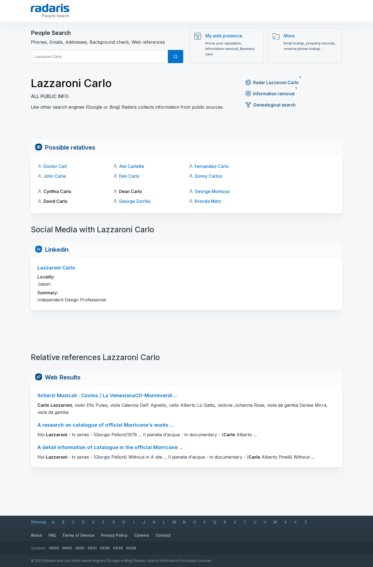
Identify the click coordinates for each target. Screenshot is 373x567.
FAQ (52, 535)
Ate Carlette (131, 166)
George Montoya (212, 191)
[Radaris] (50, 8)
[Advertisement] (186, 127)
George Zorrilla (134, 201)
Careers (141, 535)
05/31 (92, 548)
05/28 (131, 548)
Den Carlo (129, 176)
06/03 (54, 548)
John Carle (54, 176)
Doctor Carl (55, 166)
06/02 (67, 548)
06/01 (79, 548)
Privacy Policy (114, 535)
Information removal (274, 93)
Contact (163, 535)
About (36, 535)
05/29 (118, 548)
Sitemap (38, 521)
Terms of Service (78, 535)
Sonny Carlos (208, 176)
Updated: (38, 548)
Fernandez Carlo (212, 166)
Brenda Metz (208, 201)
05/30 (105, 548)
